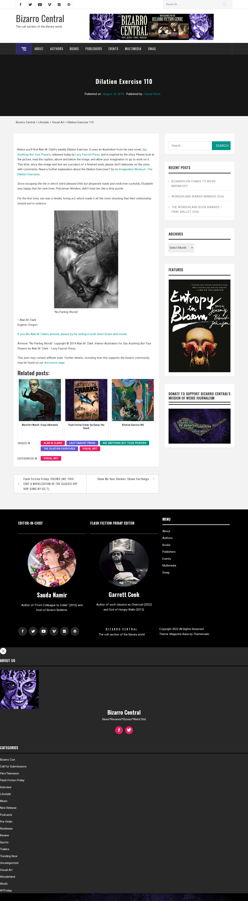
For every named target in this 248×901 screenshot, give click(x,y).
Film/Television (9, 773)
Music (4, 801)
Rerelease (6, 828)
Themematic (201, 634)
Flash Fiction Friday (12, 780)
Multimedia (133, 48)
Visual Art (90, 448)
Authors (56, 48)
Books (74, 48)
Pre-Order (6, 821)
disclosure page (54, 362)
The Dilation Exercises (59, 448)
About (39, 48)
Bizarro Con (7, 759)
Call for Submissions (13, 766)
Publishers (93, 48)
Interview (5, 787)
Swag (152, 48)
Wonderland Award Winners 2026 (197, 196)
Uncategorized (9, 863)
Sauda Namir (152, 94)
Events (113, 48)
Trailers (4, 849)
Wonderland (7, 876)
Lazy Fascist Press (87, 154)
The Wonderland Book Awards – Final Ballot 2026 (196, 209)
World (3, 883)
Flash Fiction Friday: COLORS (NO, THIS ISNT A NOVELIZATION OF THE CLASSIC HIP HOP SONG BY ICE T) (50, 484)
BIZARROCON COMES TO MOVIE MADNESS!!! (193, 184)
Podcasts (6, 815)
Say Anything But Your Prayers (124, 443)
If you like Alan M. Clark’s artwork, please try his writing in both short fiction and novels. (72, 334)
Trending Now (8, 856)
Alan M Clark (53, 443)
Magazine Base (180, 634)
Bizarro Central (40, 18)
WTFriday (6, 890)
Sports (4, 842)
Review (4, 835)
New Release (8, 808)
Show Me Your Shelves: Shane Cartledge (123, 479)
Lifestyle (5, 794)
